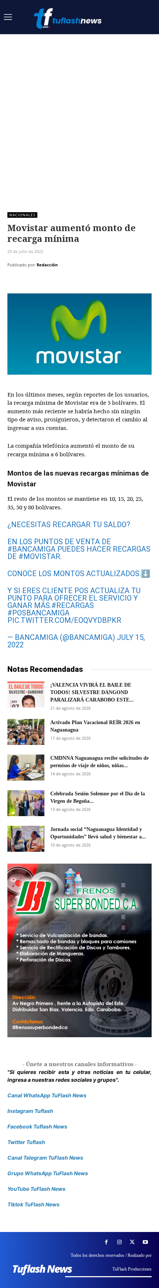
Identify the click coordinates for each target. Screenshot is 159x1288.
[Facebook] (14, 283)
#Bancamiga (31, 549)
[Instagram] (119, 1242)
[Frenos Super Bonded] (79, 950)
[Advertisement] (79, 117)
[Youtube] (145, 1242)
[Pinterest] (48, 283)
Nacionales (22, 214)
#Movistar (39, 556)
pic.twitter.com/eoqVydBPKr (64, 620)
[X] (31, 283)
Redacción (47, 264)
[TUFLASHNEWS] (68, 18)
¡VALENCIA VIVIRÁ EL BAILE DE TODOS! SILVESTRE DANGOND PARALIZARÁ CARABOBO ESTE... (92, 692)
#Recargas (72, 605)
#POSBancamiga (38, 612)
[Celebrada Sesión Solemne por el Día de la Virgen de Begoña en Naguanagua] (25, 803)
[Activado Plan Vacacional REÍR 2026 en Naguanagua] (25, 732)
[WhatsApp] (65, 283)
